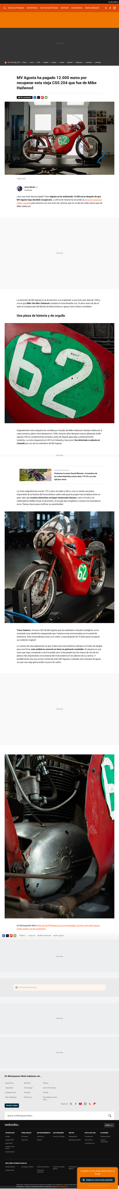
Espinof (39, 1140)
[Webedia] (113, 1)
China (24, 62)
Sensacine (40, 1136)
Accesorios (76, 8)
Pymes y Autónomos (104, 1141)
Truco (32, 62)
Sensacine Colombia (40, 1171)
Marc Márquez (92, 8)
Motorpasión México (73, 1168)
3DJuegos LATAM (27, 1167)
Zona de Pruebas (16, 8)
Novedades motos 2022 (50, 1098)
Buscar (110, 1116)
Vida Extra (24, 1140)
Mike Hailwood (45, 936)
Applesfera (9, 1143)
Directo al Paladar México (59, 1168)
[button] (30, 187)
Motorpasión (73, 1136)
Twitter (106, 8)
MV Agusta (59, 936)
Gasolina (89, 62)
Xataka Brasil (9, 1170)
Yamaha (27, 1092)
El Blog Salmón (105, 1136)
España (45, 62)
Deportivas (32, 8)
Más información (61, 1186)
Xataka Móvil (9, 1140)
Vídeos (45, 1083)
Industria (98, 62)
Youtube (80, 1103)
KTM (38, 62)
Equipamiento (10, 1092)
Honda (62, 62)
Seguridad (9, 1088)
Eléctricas (28, 1097)
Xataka (7, 1136)
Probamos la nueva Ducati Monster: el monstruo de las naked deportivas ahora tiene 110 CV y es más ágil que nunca (75, 476)
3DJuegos (24, 1136)
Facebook (110, 8)
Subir (107, 1125)
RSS (90, 1103)
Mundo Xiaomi (10, 1152)
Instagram (114, 8)
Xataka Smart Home (9, 1147)
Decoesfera (89, 1140)
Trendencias (89, 1136)
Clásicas (31, 936)
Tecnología (28, 1088)
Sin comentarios (25, 97)
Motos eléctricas (49, 8)
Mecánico (79, 62)
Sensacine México (43, 1167)
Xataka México (10, 1167)
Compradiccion (90, 1143)
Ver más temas (12, 1105)
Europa (54, 62)
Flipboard (42, 97)
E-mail (46, 97)
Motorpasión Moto (75, 1140)
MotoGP (65, 8)
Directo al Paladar (59, 1136)
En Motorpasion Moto (62, 470)
